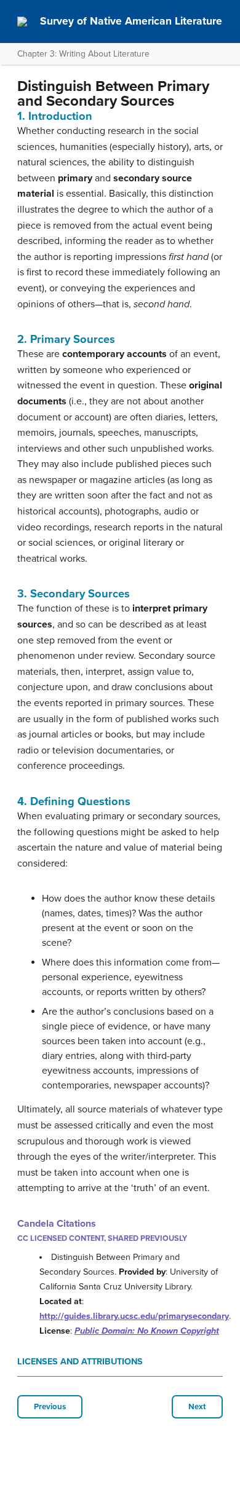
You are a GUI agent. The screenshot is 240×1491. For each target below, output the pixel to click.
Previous (50, 1407)
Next (197, 1407)
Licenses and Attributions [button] (80, 1361)
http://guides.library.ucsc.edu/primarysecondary (134, 1316)
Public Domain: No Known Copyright (146, 1331)
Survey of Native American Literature (131, 21)
